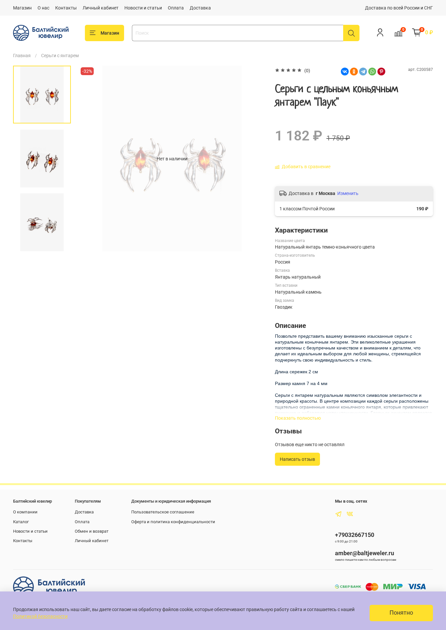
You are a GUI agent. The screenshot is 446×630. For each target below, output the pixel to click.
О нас (43, 7)
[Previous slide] (90, 159)
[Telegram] (363, 71)
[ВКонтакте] (345, 71)
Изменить (347, 193)
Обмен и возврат (91, 531)
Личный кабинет (101, 7)
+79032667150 (354, 534)
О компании (25, 511)
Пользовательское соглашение (162, 511)
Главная (22, 55)
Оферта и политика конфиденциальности (173, 521)
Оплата (176, 7)
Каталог (21, 521)
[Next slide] (254, 159)
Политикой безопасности (40, 616)
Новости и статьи (143, 7)
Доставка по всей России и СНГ (399, 7)
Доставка (200, 7)
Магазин (22, 7)
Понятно (401, 612)
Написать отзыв (297, 459)
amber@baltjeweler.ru (364, 553)
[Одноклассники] (354, 71)
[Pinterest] (381, 71)
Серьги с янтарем (60, 55)
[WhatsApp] (372, 71)
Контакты (66, 7)
